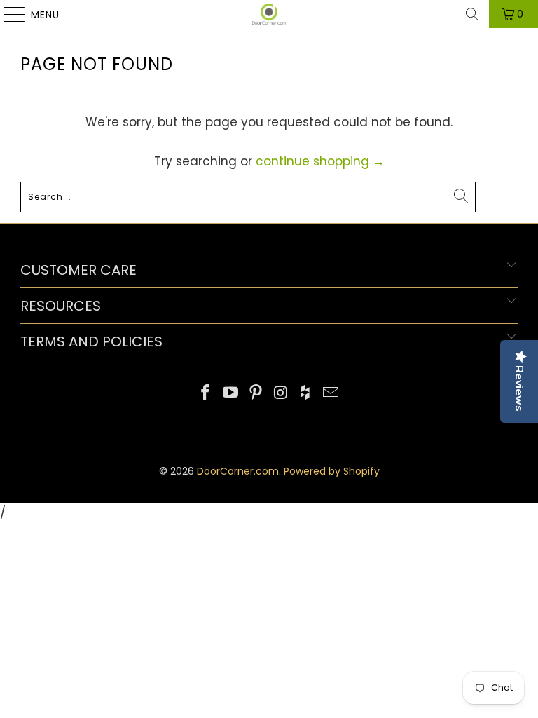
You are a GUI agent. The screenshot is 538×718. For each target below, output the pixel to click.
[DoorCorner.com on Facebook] (205, 394)
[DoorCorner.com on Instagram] (280, 394)
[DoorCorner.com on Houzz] (306, 394)
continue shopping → (320, 161)
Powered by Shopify (332, 471)
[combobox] (248, 197)
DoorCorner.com (238, 471)
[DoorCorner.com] (269, 14)
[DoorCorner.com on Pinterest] (255, 394)
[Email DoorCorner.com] (330, 394)
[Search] (472, 14)
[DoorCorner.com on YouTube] (231, 394)
